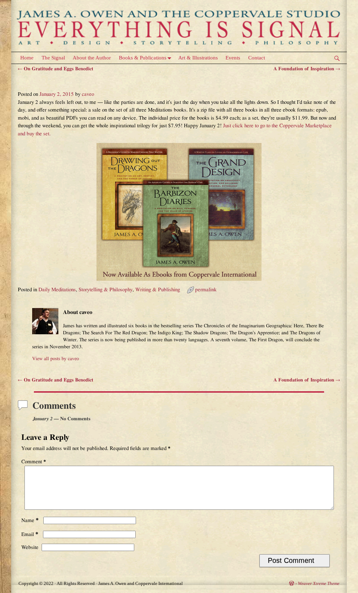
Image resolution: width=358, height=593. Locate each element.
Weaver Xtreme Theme (318, 583)
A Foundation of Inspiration (306, 68)
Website (29, 547)
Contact (256, 57)
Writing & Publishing (157, 289)
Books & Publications (142, 57)
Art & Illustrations (198, 57)
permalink (206, 289)
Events (232, 57)
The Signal (53, 57)
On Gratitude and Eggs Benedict (55, 68)
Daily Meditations (57, 289)
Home (27, 57)
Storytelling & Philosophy (106, 289)
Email (29, 534)
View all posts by (55, 358)
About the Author (92, 57)
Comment (33, 461)
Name (30, 520)
